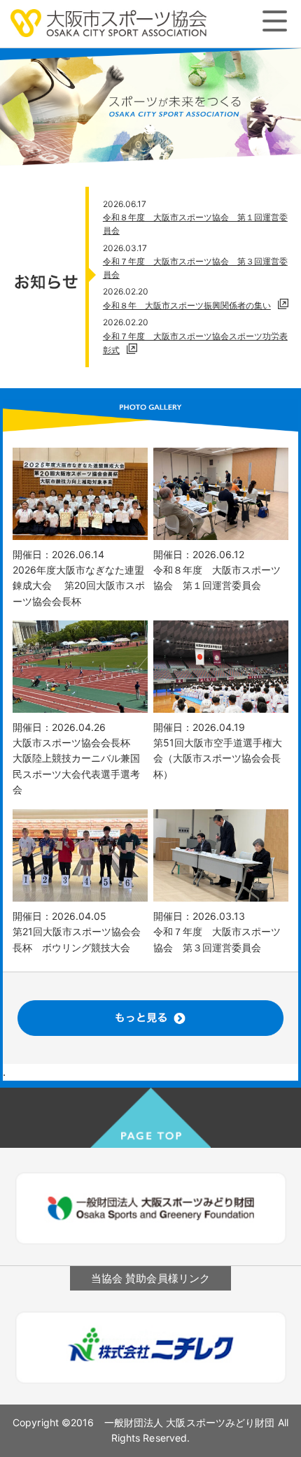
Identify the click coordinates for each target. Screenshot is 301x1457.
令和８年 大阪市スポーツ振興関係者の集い (187, 305)
